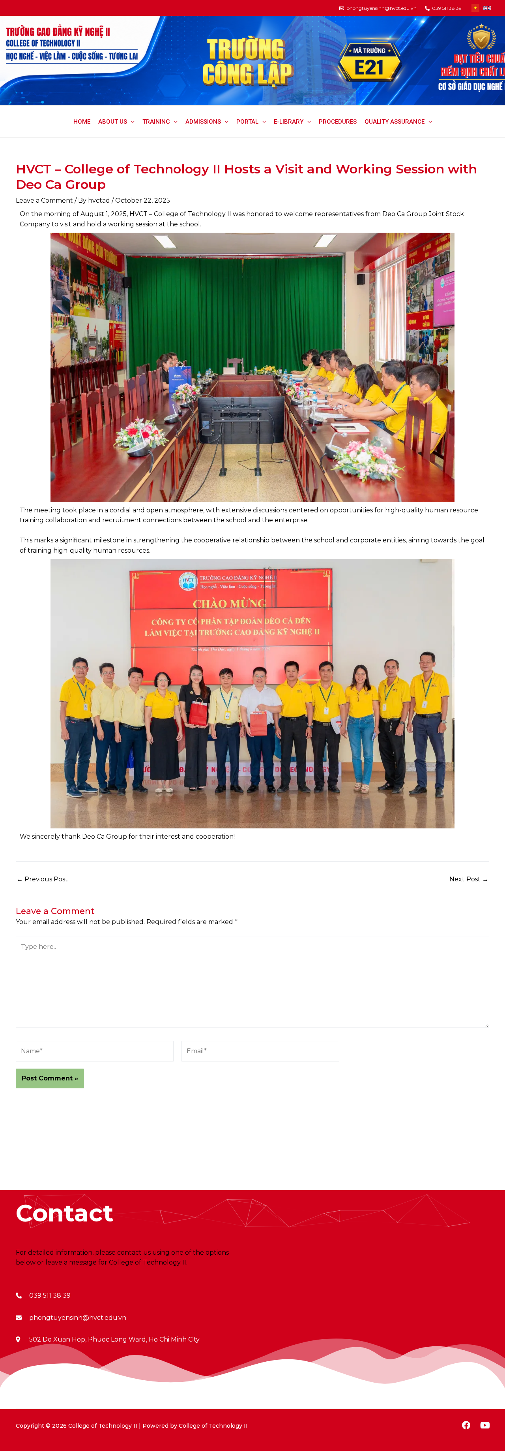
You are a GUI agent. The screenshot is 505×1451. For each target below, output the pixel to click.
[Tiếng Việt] (475, 8)
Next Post (468, 879)
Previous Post (42, 879)
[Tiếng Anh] (487, 8)
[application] (131, 122)
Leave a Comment (44, 200)
